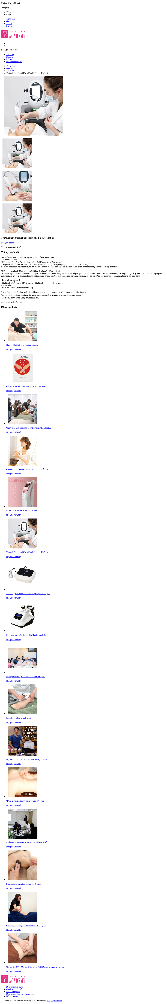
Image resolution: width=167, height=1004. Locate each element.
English (9, 14)
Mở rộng (9, 59)
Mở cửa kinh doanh (14, 61)
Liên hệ (9, 26)
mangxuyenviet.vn (54, 1001)
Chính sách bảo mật (14, 989)
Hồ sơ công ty (12, 996)
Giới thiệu (10, 21)
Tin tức (9, 23)
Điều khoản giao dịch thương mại (20, 994)
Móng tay (10, 57)
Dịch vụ (9, 68)
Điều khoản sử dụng (14, 987)
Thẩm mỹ (10, 54)
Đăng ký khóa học (8, 243)
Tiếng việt (10, 12)
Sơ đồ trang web (13, 991)
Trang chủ (10, 66)
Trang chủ (10, 19)
